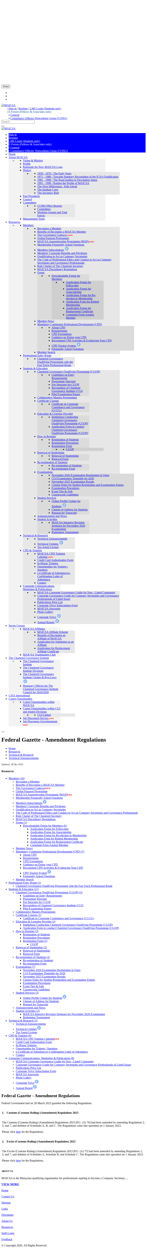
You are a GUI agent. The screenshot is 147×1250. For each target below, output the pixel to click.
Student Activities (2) (28, 1010)
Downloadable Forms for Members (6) (45, 825)
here (18, 1131)
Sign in (12, 108)
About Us (7, 1220)
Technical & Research (21, 754)
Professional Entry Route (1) (25, 882)
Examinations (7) (25, 966)
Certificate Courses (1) (28, 915)
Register (23, 108)
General (14, 115)
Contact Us (7, 1196)
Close (6, 86)
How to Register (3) (27, 931)
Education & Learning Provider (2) (35, 921)
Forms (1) (21, 822)
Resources (14, 751)
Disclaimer (7, 1214)
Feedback (6, 1239)
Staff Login (7, 1233)
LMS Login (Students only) (45, 108)
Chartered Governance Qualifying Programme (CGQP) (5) (49, 892)
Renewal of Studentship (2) (31, 947)
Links (4, 1208)
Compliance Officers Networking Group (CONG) (38, 118)
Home (12, 748)
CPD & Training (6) (20, 1035)
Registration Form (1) (35, 940)
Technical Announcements (24, 758)
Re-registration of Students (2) (33, 957)
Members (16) (17, 778)
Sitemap (6, 1202)
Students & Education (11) (24, 889)
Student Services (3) (27, 992)
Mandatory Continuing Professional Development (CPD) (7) (50, 851)
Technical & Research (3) (23, 1020)
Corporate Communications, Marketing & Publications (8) (41, 1058)
